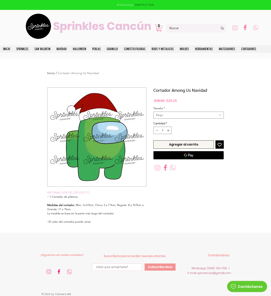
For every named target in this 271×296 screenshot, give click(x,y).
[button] (159, 28)
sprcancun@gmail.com (214, 273)
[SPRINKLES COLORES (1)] (255, 28)
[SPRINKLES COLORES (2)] (245, 28)
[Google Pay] (188, 155)
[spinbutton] (162, 130)
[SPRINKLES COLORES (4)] (59, 272)
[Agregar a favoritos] (219, 144)
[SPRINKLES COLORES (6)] (69, 272)
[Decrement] (156, 130)
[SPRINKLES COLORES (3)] (235, 28)
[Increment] (168, 130)
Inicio (51, 73)
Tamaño (159, 108)
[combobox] (188, 115)
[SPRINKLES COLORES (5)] (49, 272)
